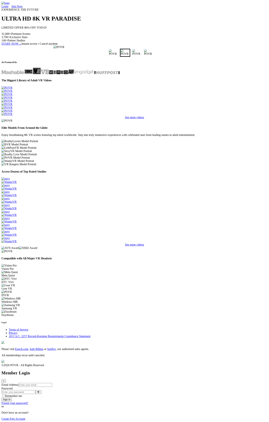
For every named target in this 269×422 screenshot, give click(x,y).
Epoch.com (21, 349)
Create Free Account (13, 418)
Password (7, 388)
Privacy (13, 332)
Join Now (17, 6)
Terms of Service (18, 329)
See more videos (134, 117)
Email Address (9, 384)
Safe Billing (36, 349)
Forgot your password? (14, 403)
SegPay (51, 349)
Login (4, 6)
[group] (111, 53)
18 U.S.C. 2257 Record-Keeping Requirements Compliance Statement (49, 336)
